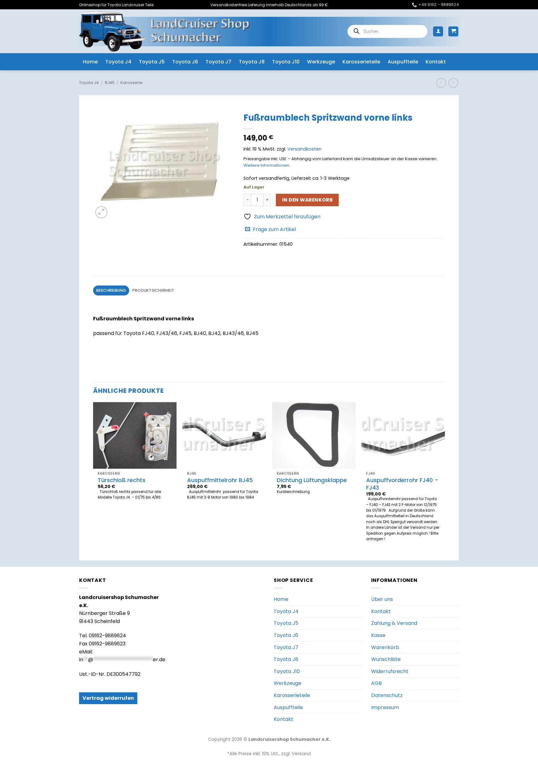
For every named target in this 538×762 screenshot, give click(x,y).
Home (90, 61)
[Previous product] (453, 83)
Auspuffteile (403, 61)
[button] (438, 31)
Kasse (378, 635)
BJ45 (110, 82)
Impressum (385, 707)
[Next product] (441, 83)
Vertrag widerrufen (108, 698)
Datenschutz (387, 695)
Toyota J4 (118, 61)
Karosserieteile (361, 61)
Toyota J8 (252, 61)
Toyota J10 (286, 61)
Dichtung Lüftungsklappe (312, 480)
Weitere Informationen (266, 165)
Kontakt (436, 61)
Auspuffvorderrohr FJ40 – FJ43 (402, 483)
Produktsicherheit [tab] (153, 290)
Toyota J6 (185, 61)
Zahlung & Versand (394, 623)
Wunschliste (386, 659)
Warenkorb (385, 647)
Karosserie (131, 82)
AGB (376, 683)
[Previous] (93, 476)
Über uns (382, 599)
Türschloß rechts (121, 480)
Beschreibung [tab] (111, 290)
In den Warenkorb (307, 200)
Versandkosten (304, 149)
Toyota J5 (152, 61)
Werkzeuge (321, 61)
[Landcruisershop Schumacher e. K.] (164, 31)
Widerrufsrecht (389, 671)
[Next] (444, 476)
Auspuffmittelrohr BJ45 (220, 480)
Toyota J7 (218, 61)
